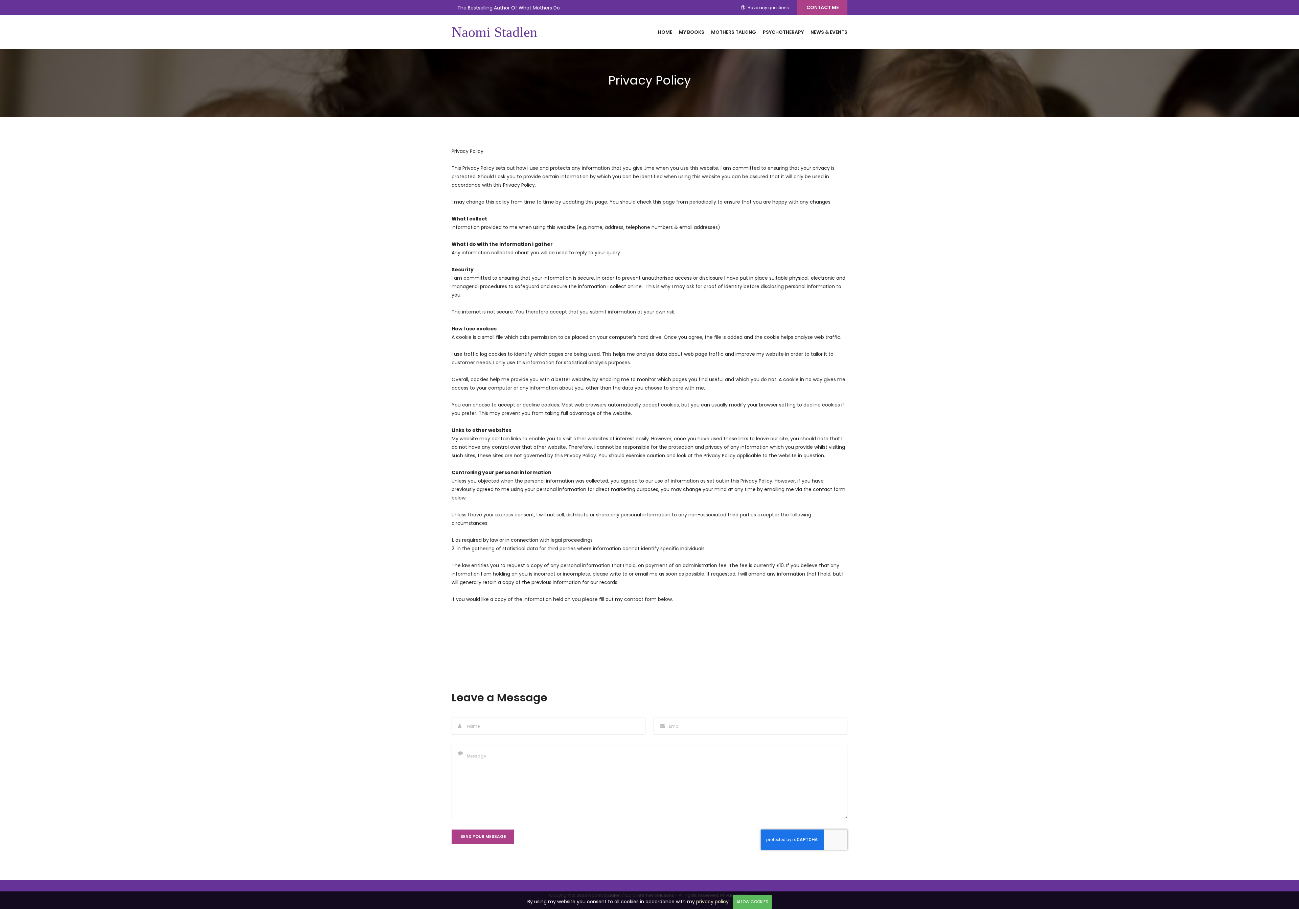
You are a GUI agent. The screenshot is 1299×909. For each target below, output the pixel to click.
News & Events (829, 32)
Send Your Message (483, 836)
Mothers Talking (733, 32)
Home (665, 32)
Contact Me (822, 7)
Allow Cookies (752, 902)
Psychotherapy (783, 32)
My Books (691, 32)
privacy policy (712, 901)
